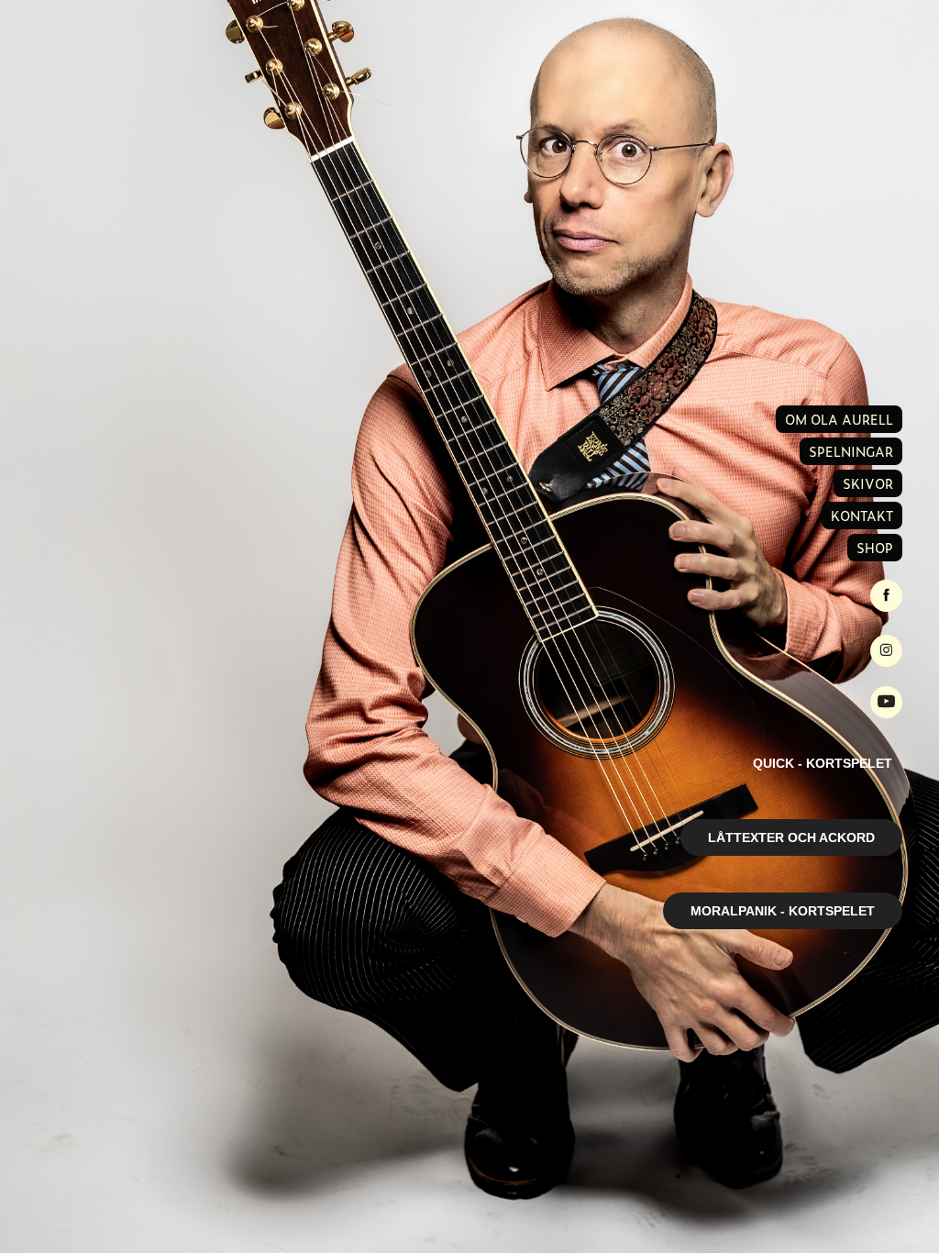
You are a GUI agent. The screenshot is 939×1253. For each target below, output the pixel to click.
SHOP (874, 547)
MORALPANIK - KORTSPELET (782, 911)
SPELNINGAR (851, 451)
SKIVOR (868, 483)
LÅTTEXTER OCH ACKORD (791, 837)
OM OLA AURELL (839, 419)
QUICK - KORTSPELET (822, 763)
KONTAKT (862, 515)
